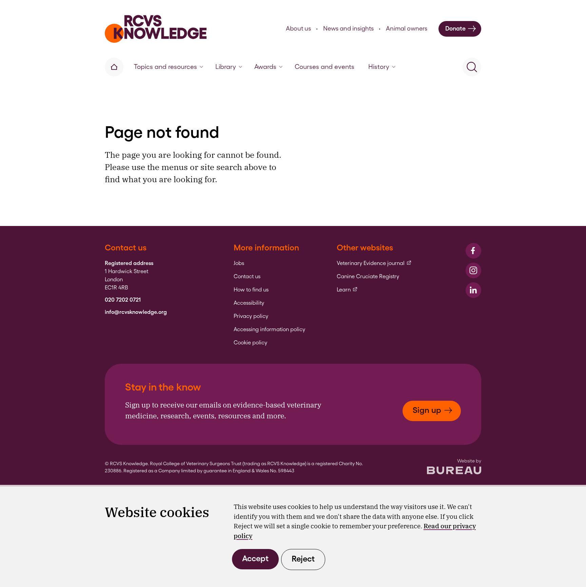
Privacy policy (251, 316)
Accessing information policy (269, 329)
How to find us (251, 289)
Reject (303, 559)
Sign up (427, 410)
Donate (455, 28)
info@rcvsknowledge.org (136, 312)
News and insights (348, 28)
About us (298, 28)
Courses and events (324, 67)
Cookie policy (250, 342)
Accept (255, 558)
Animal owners (406, 28)
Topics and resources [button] (165, 67)
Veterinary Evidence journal (374, 263)
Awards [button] (265, 67)
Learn (347, 289)
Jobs (239, 263)
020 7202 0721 (123, 300)
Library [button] (225, 67)
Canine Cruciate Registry (368, 276)
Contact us (247, 276)
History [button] (378, 67)
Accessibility (249, 303)
